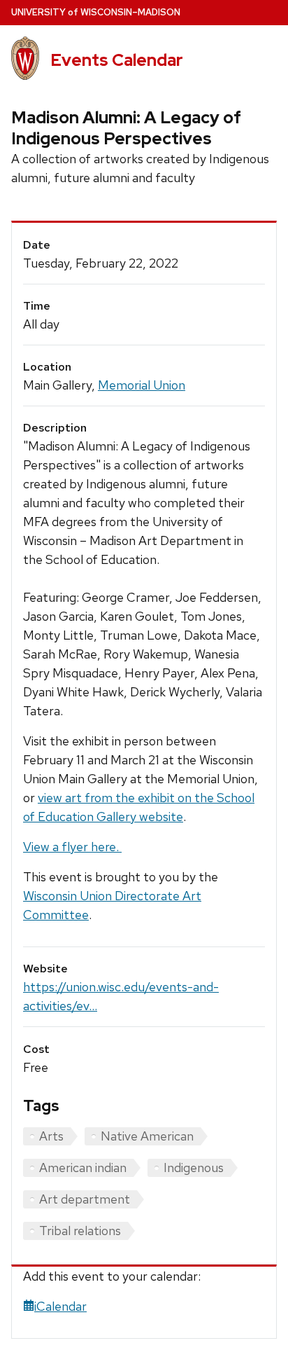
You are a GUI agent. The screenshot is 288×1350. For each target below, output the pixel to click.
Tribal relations (80, 1230)
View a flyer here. (72, 847)
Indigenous (194, 1167)
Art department (84, 1199)
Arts (51, 1136)
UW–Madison (95, 12)
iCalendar (60, 1306)
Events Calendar (116, 60)
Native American (147, 1136)
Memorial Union (141, 385)
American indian (83, 1167)
